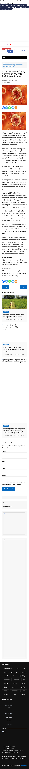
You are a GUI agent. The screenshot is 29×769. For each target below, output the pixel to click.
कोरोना (5, 82)
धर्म (24, 679)
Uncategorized (8, 668)
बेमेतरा (23, 683)
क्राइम (11, 672)
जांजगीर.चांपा (15, 676)
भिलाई (5, 687)
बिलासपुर (15, 683)
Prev (6, 287)
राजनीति (23, 687)
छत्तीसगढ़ (9, 82)
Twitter (5, 44)
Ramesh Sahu (7, 80)
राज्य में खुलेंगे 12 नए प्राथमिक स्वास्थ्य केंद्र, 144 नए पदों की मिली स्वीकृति (13, 349)
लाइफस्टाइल (14, 691)
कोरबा (24, 668)
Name (4, 461)
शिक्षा (24, 691)
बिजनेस (6, 683)
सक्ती (15, 694)
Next (23, 287)
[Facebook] (3, 107)
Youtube (10, 44)
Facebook (2, 44)
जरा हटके (6, 676)
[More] (16, 107)
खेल (17, 672)
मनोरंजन (14, 687)
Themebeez (24, 765)
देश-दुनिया (16, 679)
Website (4, 475)
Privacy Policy (7, 506)
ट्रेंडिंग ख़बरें (7, 679)
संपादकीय (6, 694)
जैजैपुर (23, 676)
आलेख (17, 668)
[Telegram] (12, 107)
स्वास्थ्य (23, 694)
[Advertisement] (14, 26)
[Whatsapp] (9, 107)
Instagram (7, 44)
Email (4, 468)
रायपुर (5, 691)
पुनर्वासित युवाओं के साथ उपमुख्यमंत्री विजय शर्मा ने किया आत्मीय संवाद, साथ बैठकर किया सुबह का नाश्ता (14, 431)
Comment (5, 451)
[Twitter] (6, 107)
